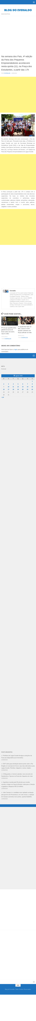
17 (8, 389)
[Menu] (34, 2)
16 (3, 389)
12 (18, 386)
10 (8, 386)
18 (13, 389)
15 (32, 386)
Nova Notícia (5, 14)
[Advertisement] (18, 36)
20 (22, 389)
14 (27, 386)
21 (27, 389)
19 (18, 389)
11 (13, 386)
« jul (2, 397)
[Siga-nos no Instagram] (34, 356)
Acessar (3, 369)
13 (22, 386)
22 (32, 389)
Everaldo (7, 73)
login (15, 349)
